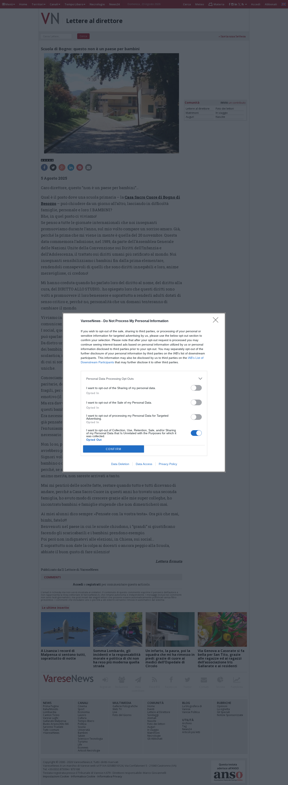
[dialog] (144, 392)
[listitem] (144, 378)
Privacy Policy (168, 464)
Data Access (144, 464)
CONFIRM (113, 449)
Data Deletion (120, 464)
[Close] (217, 321)
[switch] (196, 388)
